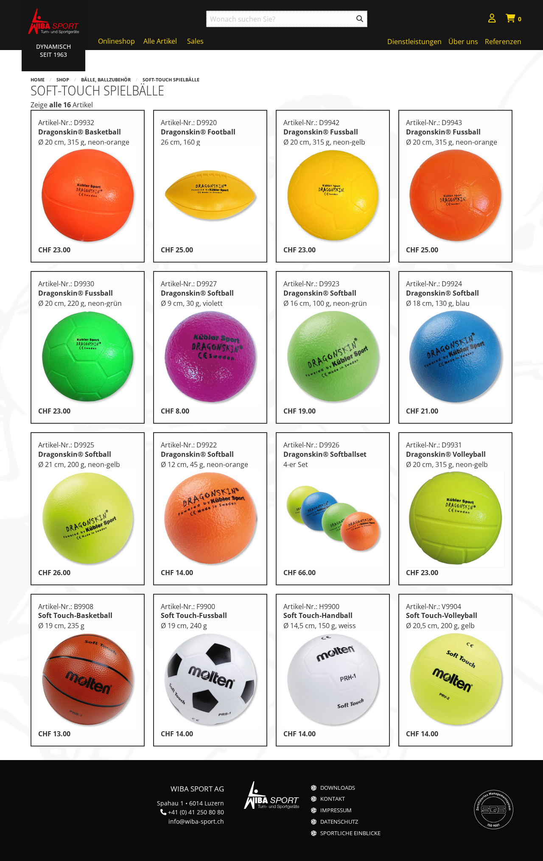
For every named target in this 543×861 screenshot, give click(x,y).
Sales (195, 41)
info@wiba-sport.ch (196, 821)
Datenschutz (339, 822)
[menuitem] (492, 19)
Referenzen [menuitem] (503, 41)
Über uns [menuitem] (463, 41)
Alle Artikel (160, 41)
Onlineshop (116, 41)
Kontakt (332, 799)
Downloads (337, 788)
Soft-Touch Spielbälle (171, 79)
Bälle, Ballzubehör (106, 79)
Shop (62, 79)
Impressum (336, 810)
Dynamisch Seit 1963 (53, 50)
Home (38, 79)
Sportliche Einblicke (350, 833)
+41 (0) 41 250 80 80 (196, 812)
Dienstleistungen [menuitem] (414, 41)
